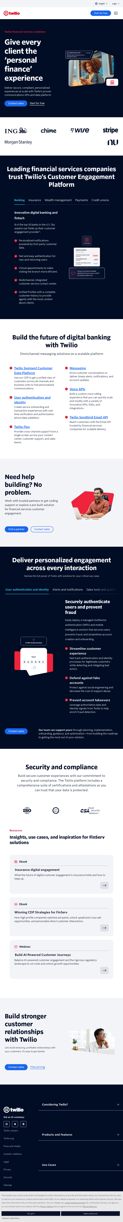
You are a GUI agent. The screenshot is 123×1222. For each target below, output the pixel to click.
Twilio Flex (22, 427)
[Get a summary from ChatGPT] (7, 1124)
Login (114, 4)
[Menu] (115, 13)
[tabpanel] (61, 257)
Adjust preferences (90, 1214)
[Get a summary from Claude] (23, 1124)
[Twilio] (12, 13)
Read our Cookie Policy (11, 1218)
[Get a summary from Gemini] (15, 1124)
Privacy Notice (46, 1206)
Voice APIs (77, 389)
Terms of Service (89, 1206)
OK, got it (30, 1214)
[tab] (19, 201)
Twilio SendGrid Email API (89, 417)
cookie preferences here (75, 1202)
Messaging (78, 368)
